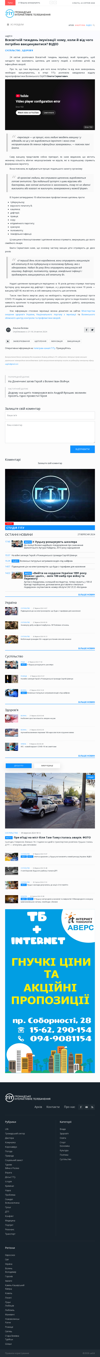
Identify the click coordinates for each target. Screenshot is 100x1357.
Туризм (8, 1164)
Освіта (63, 1138)
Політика (64, 1154)
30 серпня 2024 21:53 (40, 882)
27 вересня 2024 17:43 (35, 661)
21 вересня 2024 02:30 (37, 729)
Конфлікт (9, 1216)
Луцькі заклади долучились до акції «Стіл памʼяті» (47, 885)
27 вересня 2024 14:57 (40, 608)
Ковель (8, 1293)
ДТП (7, 1211)
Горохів (9, 1276)
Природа (9, 1155)
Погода (8, 1151)
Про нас (69, 1107)
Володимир (10, 1271)
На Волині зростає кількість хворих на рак (38, 718)
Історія (8, 1181)
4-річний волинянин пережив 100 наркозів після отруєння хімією (47, 732)
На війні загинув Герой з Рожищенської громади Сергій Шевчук (44, 555)
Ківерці (8, 1288)
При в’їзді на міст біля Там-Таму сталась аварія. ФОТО (52, 837)
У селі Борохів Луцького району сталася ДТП (39, 871)
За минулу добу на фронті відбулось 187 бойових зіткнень (45, 625)
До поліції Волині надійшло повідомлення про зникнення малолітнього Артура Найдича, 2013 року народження (53, 546)
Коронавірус (11, 1146)
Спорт (63, 1142)
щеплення (40, 341)
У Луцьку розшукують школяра (33, 3)
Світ (7, 1259)
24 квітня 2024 (40, 331)
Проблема (10, 1194)
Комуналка (10, 1142)
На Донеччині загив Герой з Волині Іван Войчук (38, 381)
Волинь (23, 690)
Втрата (8, 1172)
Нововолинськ (12, 1319)
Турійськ (9, 1339)
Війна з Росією (12, 1168)
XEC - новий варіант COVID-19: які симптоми (38, 746)
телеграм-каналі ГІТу (44, 348)
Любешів (9, 1305)
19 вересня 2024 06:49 (36, 743)
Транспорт (10, 1233)
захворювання (21, 341)
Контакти (53, 1107)
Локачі (8, 1297)
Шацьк (8, 1343)
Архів (71, 25)
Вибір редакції (47, 766)
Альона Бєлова (20, 328)
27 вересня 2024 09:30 (40, 622)
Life (6, 1129)
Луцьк (23, 661)
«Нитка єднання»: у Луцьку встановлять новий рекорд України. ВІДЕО (63, 856)
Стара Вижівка (12, 1335)
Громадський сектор (15, 1133)
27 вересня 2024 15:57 (37, 676)
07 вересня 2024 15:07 (40, 853)
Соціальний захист (14, 1160)
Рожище (24, 676)
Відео (89, 25)
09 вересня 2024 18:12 (31, 833)
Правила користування (17, 1353)
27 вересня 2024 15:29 (37, 690)
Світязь (8, 1331)
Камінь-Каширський (14, 1285)
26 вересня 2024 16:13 (40, 636)
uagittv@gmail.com (11, 364)
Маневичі (9, 1314)
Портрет (9, 1225)
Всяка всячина (12, 1202)
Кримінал (9, 1185)
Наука (8, 1190)
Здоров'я (64, 1133)
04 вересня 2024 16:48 (40, 868)
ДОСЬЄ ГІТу (18, 766)
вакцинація (73, 341)
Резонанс (9, 1229)
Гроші (8, 1207)
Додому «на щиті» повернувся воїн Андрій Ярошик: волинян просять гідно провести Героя (47, 394)
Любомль (9, 1310)
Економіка (65, 1145)
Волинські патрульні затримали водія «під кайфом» (43, 561)
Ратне (8, 1322)
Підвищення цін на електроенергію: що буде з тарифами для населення (48, 566)
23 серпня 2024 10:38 (37, 896)
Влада (63, 1129)
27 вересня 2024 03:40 (37, 715)
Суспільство (25, 608)
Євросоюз (10, 1255)
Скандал (9, 1199)
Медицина (10, 1220)
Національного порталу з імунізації (56, 314)
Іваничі (8, 1280)
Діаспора (9, 1138)
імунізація (57, 341)
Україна (23, 743)
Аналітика (80, 25)
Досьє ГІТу (10, 1177)
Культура (24, 896)
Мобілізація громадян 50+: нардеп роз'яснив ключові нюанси (46, 639)
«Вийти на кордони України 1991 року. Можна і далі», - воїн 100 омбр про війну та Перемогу (55, 576)
